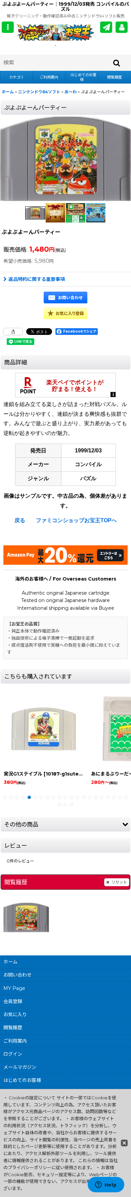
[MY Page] (122, 27)
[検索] (117, 63)
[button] (8, 27)
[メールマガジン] (106, 27)
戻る (19, 520)
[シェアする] (13, 331)
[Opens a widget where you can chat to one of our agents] (105, 1185)
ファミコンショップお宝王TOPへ (76, 520)
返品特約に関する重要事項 (36, 279)
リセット (119, 882)
